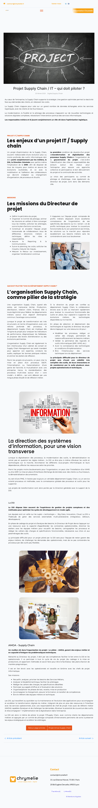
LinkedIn (67, 791)
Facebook (55, 791)
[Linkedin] (66, 3)
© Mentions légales (73, 796)
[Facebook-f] (68, 3)
